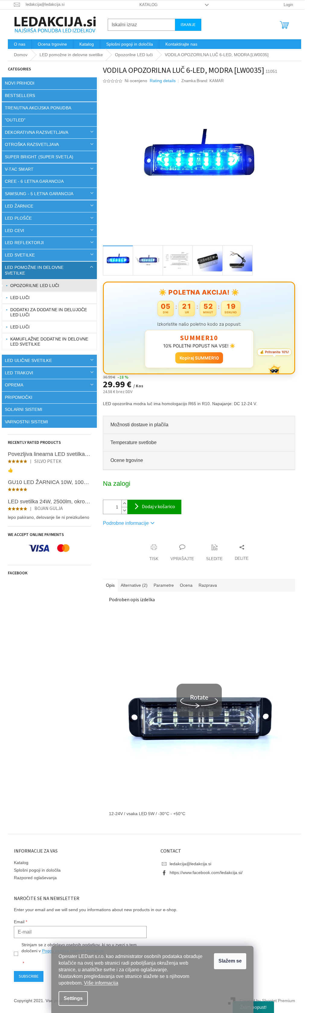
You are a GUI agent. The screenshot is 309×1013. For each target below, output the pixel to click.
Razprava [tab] (205, 585)
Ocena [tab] (184, 585)
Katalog (146, 4)
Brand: (207, 81)
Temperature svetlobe (131, 442)
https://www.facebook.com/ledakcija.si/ (204, 872)
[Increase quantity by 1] (122, 503)
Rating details (161, 80)
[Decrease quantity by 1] (122, 510)
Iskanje (186, 25)
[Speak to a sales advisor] (180, 553)
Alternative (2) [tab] (132, 585)
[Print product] (151, 553)
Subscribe (27, 976)
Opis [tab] (108, 585)
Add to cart (152, 507)
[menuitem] (17, 44)
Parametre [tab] (161, 585)
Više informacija (101, 983)
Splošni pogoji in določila (35, 870)
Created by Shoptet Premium (265, 1000)
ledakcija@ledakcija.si (188, 863)
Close (135, 541)
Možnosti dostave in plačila (137, 424)
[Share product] (240, 553)
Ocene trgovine (124, 460)
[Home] (18, 55)
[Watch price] (212, 553)
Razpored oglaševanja (33, 877)
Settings (73, 998)
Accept (230, 961)
